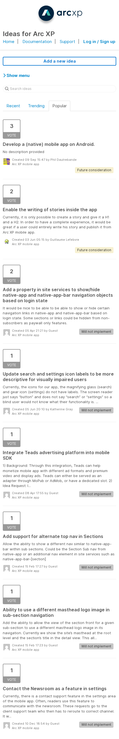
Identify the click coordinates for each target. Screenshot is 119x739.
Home (8, 41)
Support (67, 41)
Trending (36, 105)
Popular (59, 105)
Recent (13, 105)
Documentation (37, 41)
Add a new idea (59, 61)
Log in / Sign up (99, 41)
